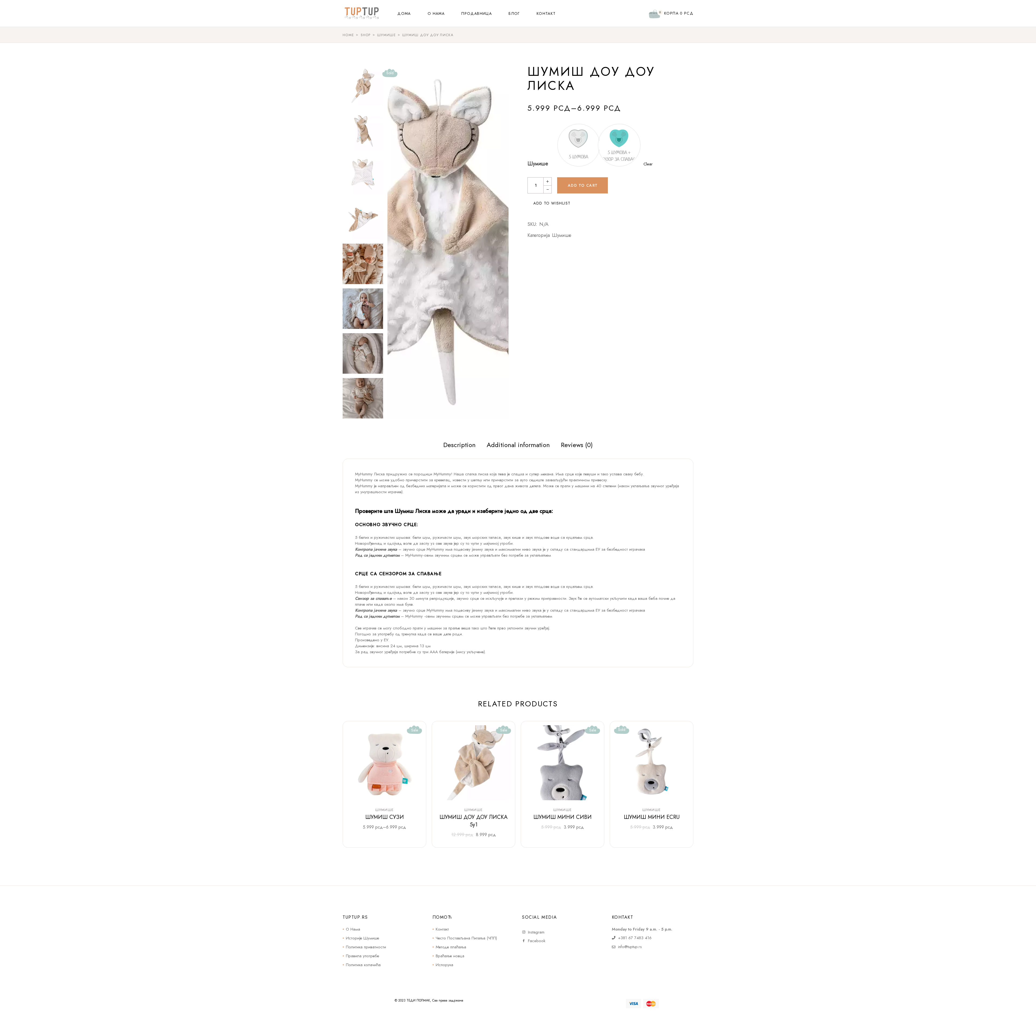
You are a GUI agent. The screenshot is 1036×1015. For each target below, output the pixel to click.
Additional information (518, 444)
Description (459, 444)
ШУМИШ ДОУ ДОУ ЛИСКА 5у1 (473, 821)
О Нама (353, 929)
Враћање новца (450, 956)
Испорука (444, 965)
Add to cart (583, 185)
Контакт (442, 929)
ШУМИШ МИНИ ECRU (652, 817)
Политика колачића (363, 965)
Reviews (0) (577, 444)
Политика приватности (366, 947)
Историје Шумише (362, 938)
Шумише (537, 164)
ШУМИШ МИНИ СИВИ (562, 817)
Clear (648, 164)
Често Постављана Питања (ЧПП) (466, 938)
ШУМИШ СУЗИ (384, 817)
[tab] (459, 445)
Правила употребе (362, 956)
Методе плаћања (451, 947)
